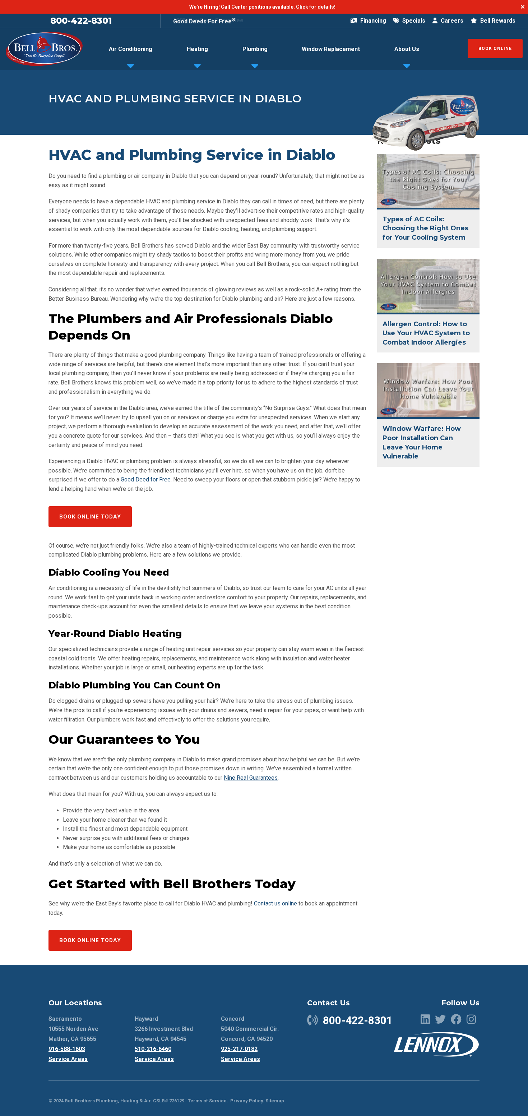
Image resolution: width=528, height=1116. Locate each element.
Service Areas (68, 1059)
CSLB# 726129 (168, 1100)
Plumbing (255, 49)
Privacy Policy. (247, 1100)
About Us (406, 49)
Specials (413, 20)
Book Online (495, 48)
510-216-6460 (153, 1049)
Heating (197, 49)
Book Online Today (90, 516)
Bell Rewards (497, 20)
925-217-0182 (239, 1049)
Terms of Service (207, 1100)
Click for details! (315, 7)
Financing (372, 20)
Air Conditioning (130, 49)
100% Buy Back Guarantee (208, 20)
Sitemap (274, 1100)
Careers (451, 20)
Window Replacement (331, 49)
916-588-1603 (66, 1049)
